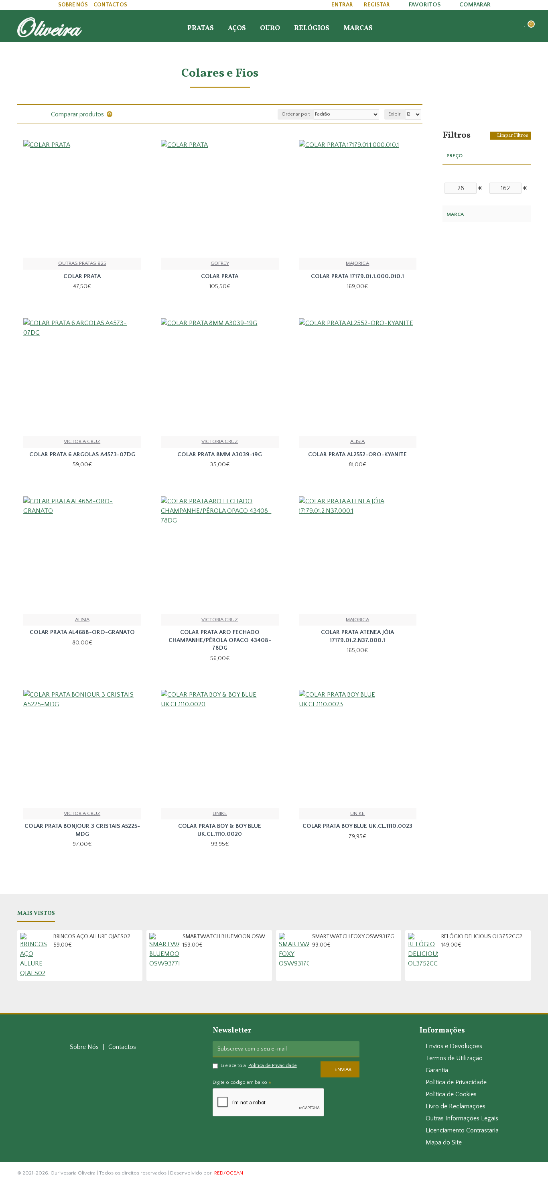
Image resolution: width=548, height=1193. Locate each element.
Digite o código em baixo (240, 1082)
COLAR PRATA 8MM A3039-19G (219, 454)
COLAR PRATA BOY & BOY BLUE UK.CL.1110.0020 (219, 830)
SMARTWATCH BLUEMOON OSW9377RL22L (226, 936)
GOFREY (220, 263)
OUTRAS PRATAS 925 (82, 263)
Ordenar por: (296, 114)
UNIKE (220, 813)
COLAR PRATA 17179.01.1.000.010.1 (357, 276)
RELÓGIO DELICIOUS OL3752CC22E (484, 936)
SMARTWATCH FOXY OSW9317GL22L (355, 936)
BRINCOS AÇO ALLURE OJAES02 (91, 936)
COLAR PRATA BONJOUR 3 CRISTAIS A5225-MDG (82, 830)
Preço (455, 156)
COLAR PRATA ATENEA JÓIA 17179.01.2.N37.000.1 (357, 636)
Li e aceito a (259, 1065)
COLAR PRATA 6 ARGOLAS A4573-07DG (82, 454)
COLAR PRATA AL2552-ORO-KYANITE (357, 454)
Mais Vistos (36, 913)
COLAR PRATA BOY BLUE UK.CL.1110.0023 (357, 826)
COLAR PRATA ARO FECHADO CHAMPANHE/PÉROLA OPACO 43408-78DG (219, 640)
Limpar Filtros (512, 135)
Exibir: (395, 114)
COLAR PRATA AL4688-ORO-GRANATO (82, 632)
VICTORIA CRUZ (82, 441)
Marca (455, 214)
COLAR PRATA (82, 276)
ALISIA (357, 441)
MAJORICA (357, 263)
